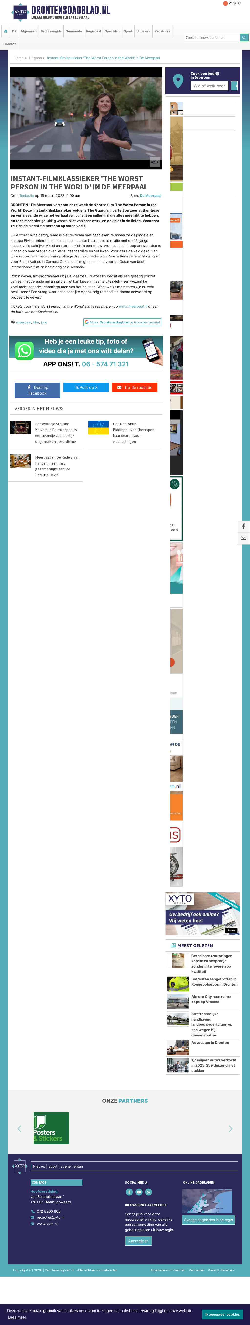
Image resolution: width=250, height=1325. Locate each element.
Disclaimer (196, 736)
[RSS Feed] (149, 658)
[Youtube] (139, 658)
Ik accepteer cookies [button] (222, 1314)
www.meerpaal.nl (133, 306)
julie (44, 322)
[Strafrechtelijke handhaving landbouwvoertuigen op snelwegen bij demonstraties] (178, 485)
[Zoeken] (244, 37)
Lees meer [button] (17, 1317)
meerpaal (23, 322)
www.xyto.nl (47, 690)
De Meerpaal (150, 195)
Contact (9, 44)
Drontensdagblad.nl (70, 10)
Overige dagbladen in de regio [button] (208, 686)
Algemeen (29, 31)
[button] (14, 595)
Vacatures (162, 31)
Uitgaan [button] (142, 31)
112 (14, 31)
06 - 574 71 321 (105, 364)
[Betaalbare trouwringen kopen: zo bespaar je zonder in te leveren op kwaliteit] (178, 426)
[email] (243, 538)
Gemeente (74, 31)
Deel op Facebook (38, 390)
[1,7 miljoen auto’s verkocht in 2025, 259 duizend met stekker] (178, 531)
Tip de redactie (138, 387)
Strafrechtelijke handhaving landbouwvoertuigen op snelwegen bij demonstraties (211, 490)
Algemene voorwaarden (167, 736)
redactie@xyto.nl (50, 683)
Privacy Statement (221, 736)
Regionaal (93, 31)
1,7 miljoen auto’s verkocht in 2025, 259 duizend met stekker (214, 531)
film (36, 322)
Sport (128, 31)
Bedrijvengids (51, 31)
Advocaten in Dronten (210, 509)
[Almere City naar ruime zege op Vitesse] (178, 467)
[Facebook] (130, 658)
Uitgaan (35, 58)
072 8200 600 (49, 677)
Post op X (89, 387)
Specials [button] (111, 31)
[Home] (6, 31)
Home (19, 58)
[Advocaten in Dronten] (178, 513)
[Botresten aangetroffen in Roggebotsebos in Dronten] (178, 450)
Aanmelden (138, 707)
